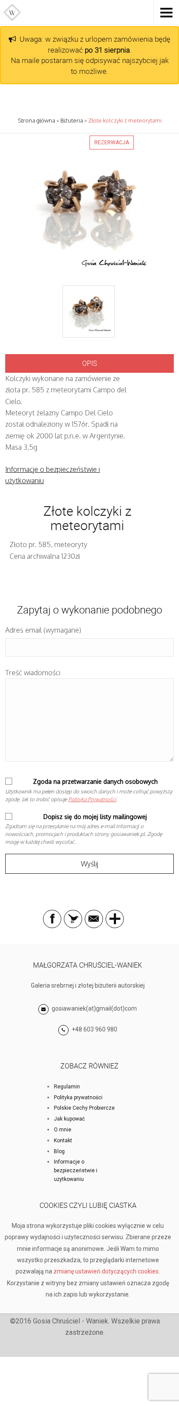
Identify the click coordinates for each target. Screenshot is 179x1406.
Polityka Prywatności (92, 799)
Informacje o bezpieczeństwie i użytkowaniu (75, 1170)
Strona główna (36, 120)
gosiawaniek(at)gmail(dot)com (93, 1008)
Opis (89, 363)
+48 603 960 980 (94, 1029)
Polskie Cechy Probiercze (84, 1108)
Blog (59, 1151)
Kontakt (63, 1140)
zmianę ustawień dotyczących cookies (106, 1271)
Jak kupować (69, 1119)
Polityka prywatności (78, 1097)
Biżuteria (71, 120)
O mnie (62, 1130)
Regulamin (67, 1087)
